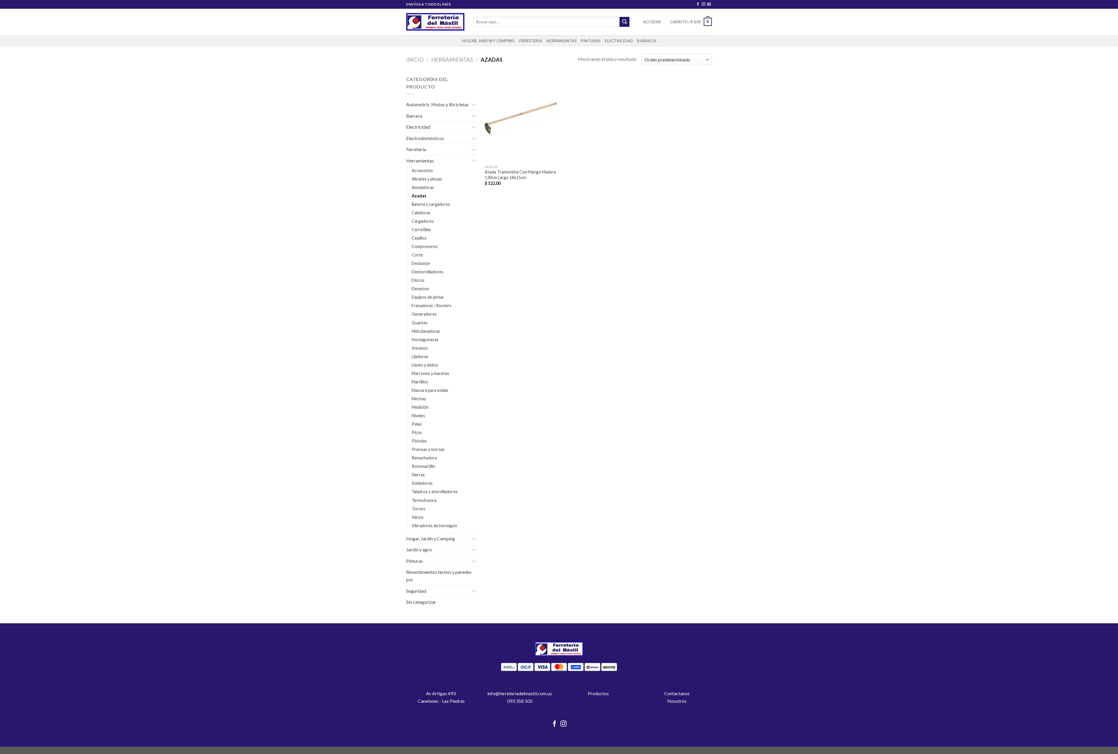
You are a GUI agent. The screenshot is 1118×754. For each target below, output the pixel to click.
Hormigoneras (425, 339)
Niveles (418, 415)
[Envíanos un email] (709, 4)
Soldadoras (422, 483)
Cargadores (423, 221)
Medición (420, 407)
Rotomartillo (423, 466)
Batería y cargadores (431, 204)
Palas (417, 424)
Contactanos (677, 693)
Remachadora (424, 457)
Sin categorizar (421, 602)
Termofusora (424, 500)
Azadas (419, 195)
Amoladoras (423, 187)
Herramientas (561, 40)
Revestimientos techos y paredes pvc (438, 575)
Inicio (415, 59)
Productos (598, 693)
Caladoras (421, 212)
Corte (417, 254)
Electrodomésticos (425, 138)
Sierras (418, 474)
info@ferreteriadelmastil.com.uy (519, 693)
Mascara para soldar (430, 390)
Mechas (419, 398)
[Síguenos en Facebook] (698, 4)
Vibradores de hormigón (434, 525)
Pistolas (419, 440)
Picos (417, 432)
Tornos (418, 508)
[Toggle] (473, 104)
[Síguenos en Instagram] (703, 4)
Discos (418, 280)
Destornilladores (427, 271)
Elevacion (420, 288)
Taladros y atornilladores (435, 491)
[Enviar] (624, 22)
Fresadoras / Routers (432, 305)
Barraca (646, 40)
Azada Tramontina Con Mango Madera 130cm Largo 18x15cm (520, 174)
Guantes (420, 322)
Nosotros (677, 701)
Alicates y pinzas (427, 178)
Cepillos (419, 238)
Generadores (424, 313)
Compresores (425, 246)
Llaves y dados (425, 364)
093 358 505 (520, 701)
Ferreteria (530, 40)
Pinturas (591, 40)
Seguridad (416, 591)
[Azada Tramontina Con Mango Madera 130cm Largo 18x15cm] (521, 118)
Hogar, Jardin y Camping (488, 40)
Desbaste (421, 263)
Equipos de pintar (428, 297)
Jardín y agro (419, 549)
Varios (418, 517)
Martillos (420, 381)
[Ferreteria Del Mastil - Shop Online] (435, 22)
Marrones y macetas (430, 373)
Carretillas (421, 229)
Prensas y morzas (428, 449)
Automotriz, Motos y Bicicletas (437, 104)
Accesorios (422, 170)
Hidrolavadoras (426, 331)
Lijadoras (420, 356)
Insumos (420, 348)
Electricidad (619, 40)
